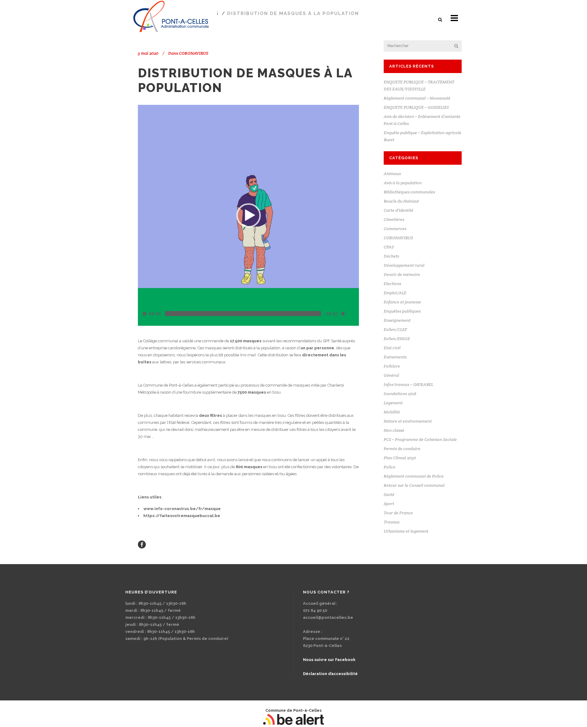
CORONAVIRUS (193, 53)
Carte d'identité (398, 210)
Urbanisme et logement (406, 531)
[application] (248, 215)
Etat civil (392, 348)
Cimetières (394, 219)
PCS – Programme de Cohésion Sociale (420, 439)
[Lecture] (144, 314)
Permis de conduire (402, 448)
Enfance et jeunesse (402, 302)
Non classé (394, 430)
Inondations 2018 (400, 393)
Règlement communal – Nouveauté (417, 98)
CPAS (389, 247)
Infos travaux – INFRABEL (408, 384)
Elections (392, 283)
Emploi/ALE (395, 293)
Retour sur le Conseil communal (414, 485)
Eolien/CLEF (395, 329)
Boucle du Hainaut (401, 201)
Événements (395, 357)
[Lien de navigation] (142, 544)
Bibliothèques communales (409, 192)
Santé (389, 494)
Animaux (392, 173)
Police (389, 467)
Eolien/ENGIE (397, 338)
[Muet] (343, 313)
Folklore (392, 366)
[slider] (243, 313)
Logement (393, 403)
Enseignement (397, 320)
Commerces (395, 228)
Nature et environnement (408, 421)
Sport (389, 503)
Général (391, 375)
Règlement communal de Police (414, 476)
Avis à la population (403, 182)
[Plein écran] (355, 314)
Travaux (392, 522)
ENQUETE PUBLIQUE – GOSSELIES (416, 107)
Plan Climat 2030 (400, 458)
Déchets (391, 256)
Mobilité (392, 412)
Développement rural (404, 265)
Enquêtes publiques (402, 311)
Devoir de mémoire (402, 274)
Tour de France (398, 513)
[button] (440, 19)
